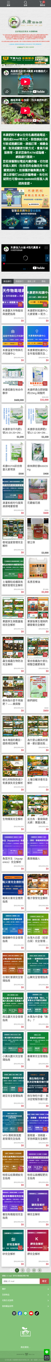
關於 (4, 1289)
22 (34, 1270)
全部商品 (5, 1295)
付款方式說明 (7, 1300)
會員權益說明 (7, 1306)
